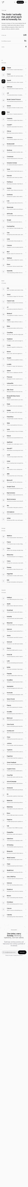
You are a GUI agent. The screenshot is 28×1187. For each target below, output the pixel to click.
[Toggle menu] (26, 2)
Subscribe (22, 952)
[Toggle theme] (14, 2)
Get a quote (20, 2)
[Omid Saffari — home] (3, 2)
